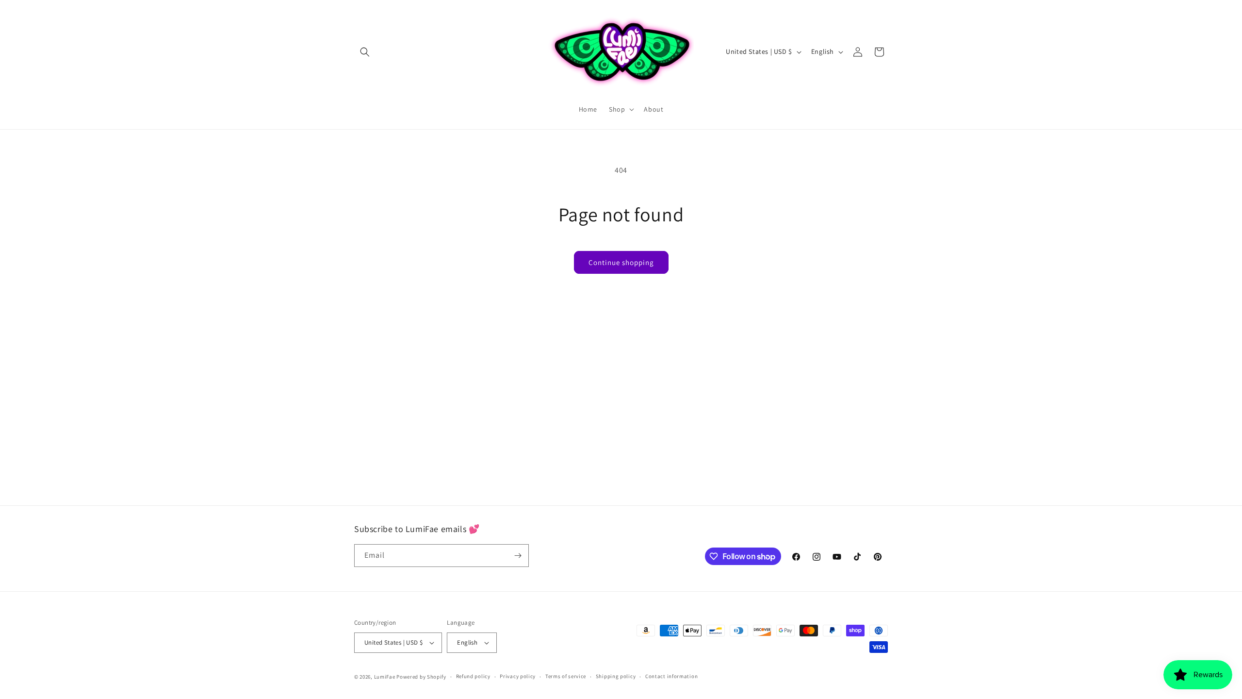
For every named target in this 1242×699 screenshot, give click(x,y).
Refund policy (473, 676)
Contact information (671, 676)
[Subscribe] (517, 555)
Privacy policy (518, 676)
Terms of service (565, 676)
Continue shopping (621, 262)
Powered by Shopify (421, 676)
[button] (365, 52)
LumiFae (384, 676)
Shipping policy (616, 676)
